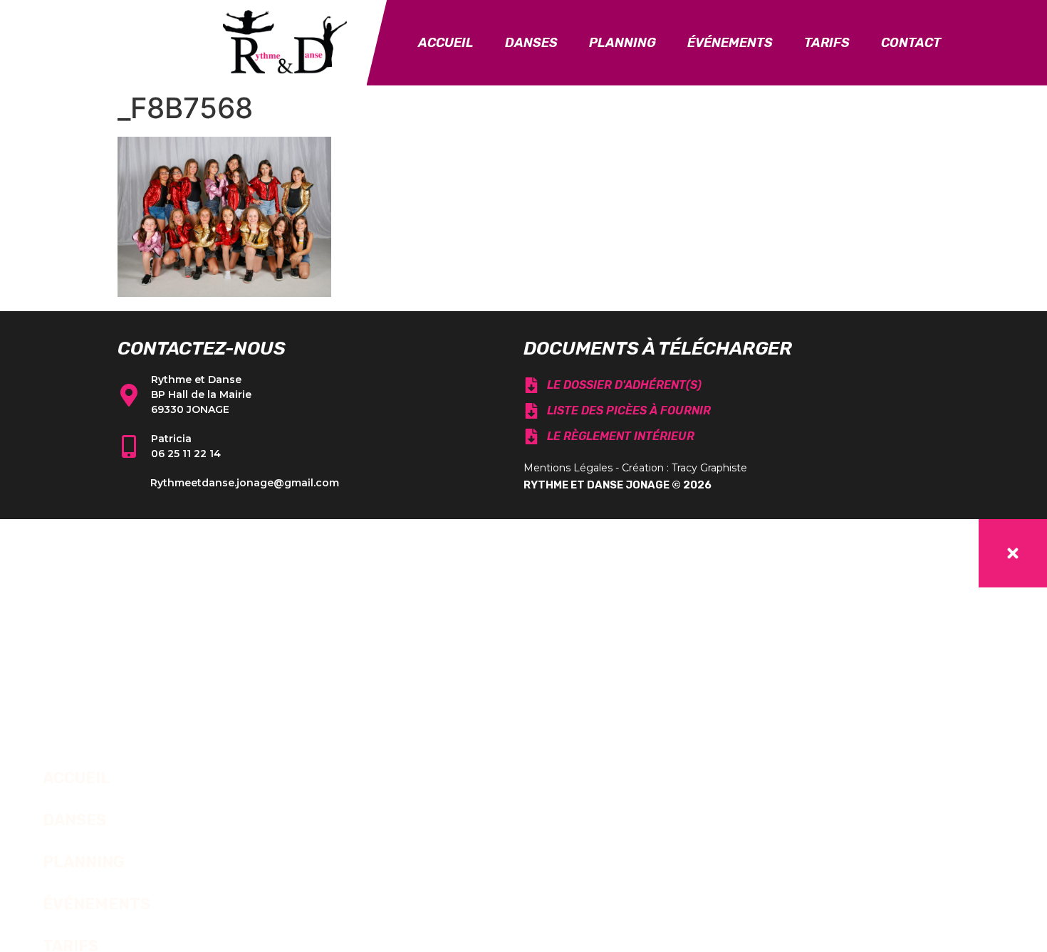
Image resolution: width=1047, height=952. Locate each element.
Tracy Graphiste (709, 467)
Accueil (446, 43)
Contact (911, 43)
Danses (531, 43)
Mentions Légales (568, 467)
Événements (730, 43)
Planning (622, 43)
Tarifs (827, 43)
